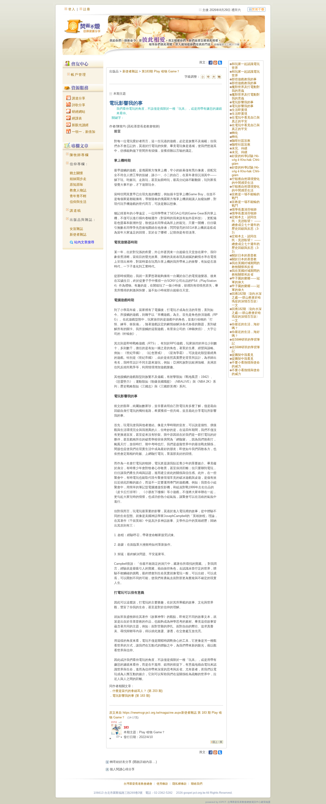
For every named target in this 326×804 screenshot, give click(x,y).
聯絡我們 (196, 783)
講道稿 (75, 210)
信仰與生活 (78, 202)
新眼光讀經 (80, 125)
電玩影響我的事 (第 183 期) (131, 695)
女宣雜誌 (76, 229)
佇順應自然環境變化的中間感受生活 (246, 181)
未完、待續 (239, 148)
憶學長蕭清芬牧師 (244, 209)
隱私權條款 (179, 783)
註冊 (86, 9)
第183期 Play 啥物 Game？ (161, 71)
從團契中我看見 (242, 355)
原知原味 (76, 184)
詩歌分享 (78, 105)
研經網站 (78, 112)
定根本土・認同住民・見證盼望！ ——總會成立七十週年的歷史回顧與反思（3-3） (246, 224)
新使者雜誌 (78, 234)
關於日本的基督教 (244, 255)
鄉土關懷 (76, 173)
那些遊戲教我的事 (244, 79)
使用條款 (162, 783)
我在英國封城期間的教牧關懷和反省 (246, 265)
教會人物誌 (78, 190)
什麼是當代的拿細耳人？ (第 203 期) (137, 691)
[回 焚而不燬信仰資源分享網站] (256, 9)
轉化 (235, 133)
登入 (71, 9)
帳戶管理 (78, 74)
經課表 (76, 118)
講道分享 (78, 98)
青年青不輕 (78, 196)
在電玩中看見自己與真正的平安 (246, 119)
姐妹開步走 (78, 179)
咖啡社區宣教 (241, 140)
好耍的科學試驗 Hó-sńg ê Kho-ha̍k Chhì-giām (246, 159)
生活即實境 (239, 110)
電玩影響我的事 (242, 102)
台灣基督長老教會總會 (138, 783)
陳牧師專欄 (79, 155)
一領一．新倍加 (83, 132)
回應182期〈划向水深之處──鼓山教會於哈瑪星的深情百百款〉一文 (247, 299)
